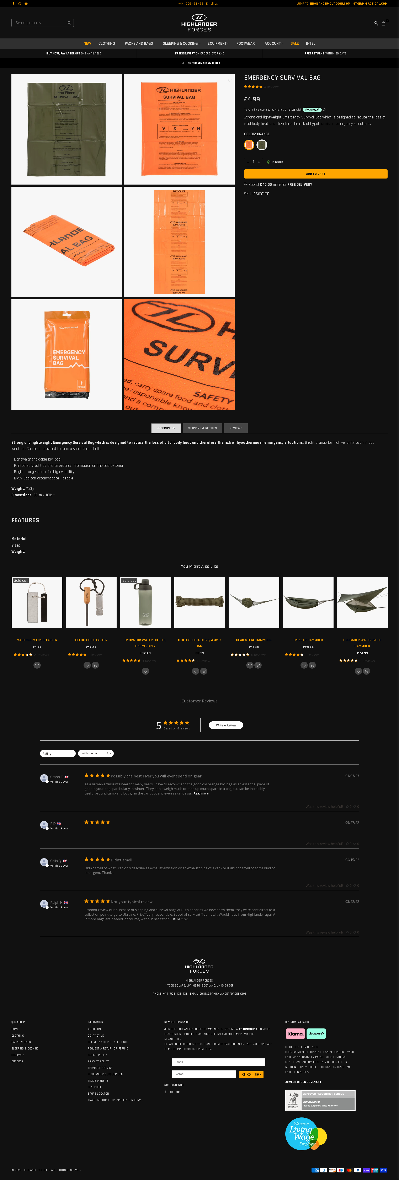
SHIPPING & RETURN (202, 428)
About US (94, 1029)
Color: (257, 134)
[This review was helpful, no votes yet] (347, 806)
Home (181, 63)
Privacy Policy (98, 1061)
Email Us (212, 3)
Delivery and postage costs (108, 1042)
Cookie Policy (97, 1055)
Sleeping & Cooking (25, 1049)
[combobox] (58, 753)
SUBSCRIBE (251, 1074)
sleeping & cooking (181, 43)
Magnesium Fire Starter (37, 640)
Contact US (96, 1036)
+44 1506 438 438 (190, 3)
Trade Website (98, 1081)
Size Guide (95, 1087)
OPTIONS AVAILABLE (73, 53)
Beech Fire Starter (91, 640)
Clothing (17, 1036)
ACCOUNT (273, 43)
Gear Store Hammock (254, 640)
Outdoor (17, 1061)
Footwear (246, 43)
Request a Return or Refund (108, 1049)
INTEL (310, 43)
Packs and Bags (139, 43)
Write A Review (226, 725)
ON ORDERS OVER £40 (199, 53)
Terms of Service (100, 1068)
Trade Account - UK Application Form (114, 1100)
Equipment (218, 43)
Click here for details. (301, 1047)
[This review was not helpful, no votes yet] (354, 806)
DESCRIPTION (166, 428)
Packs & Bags (21, 1042)
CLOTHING (107, 43)
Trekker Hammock (308, 640)
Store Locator (98, 1094)
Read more (201, 793)
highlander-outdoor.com (105, 1074)
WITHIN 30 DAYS (325, 53)
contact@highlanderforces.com (223, 994)
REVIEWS (236, 428)
